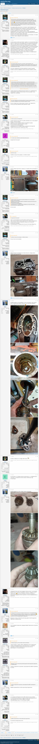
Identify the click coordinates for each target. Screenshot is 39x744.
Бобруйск (7, 484)
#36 (37, 213)
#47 (37, 659)
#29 (37, 77)
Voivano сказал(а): (14, 17)
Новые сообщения (3, 5)
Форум (2, 3)
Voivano (5, 45)
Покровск (7, 124)
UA (8, 70)
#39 (37, 300)
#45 (37, 623)
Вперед (9, 732)
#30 (37, 96)
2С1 (5, 139)
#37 (37, 232)
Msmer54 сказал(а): (14, 62)
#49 (37, 695)
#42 (37, 489)
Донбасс (8, 143)
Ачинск (8, 50)
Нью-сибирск (7, 633)
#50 (37, 714)
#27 (37, 40)
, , (17, 298)
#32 (37, 133)
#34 (37, 166)
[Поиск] (37, 4)
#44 (37, 608)
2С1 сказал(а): (13, 216)
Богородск (7, 649)
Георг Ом (5, 643)
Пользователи (14, 3)
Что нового (8, 3)
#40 (37, 456)
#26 (37, 15)
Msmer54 (5, 20)
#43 (37, 589)
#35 (37, 195)
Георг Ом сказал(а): (14, 682)
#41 (37, 474)
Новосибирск (7, 87)
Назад (2, 732)
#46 (37, 638)
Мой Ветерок (4, 10)
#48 (37, 680)
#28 (37, 59)
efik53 (5, 64)
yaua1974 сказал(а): (14, 197)
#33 (37, 148)
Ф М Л (2, 11)
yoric (5, 629)
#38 (37, 251)
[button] (10, 4)
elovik (5, 480)
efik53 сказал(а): (13, 98)
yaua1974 (5, 119)
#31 (37, 114)
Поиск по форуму (10, 5)
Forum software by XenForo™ (10, 741)
